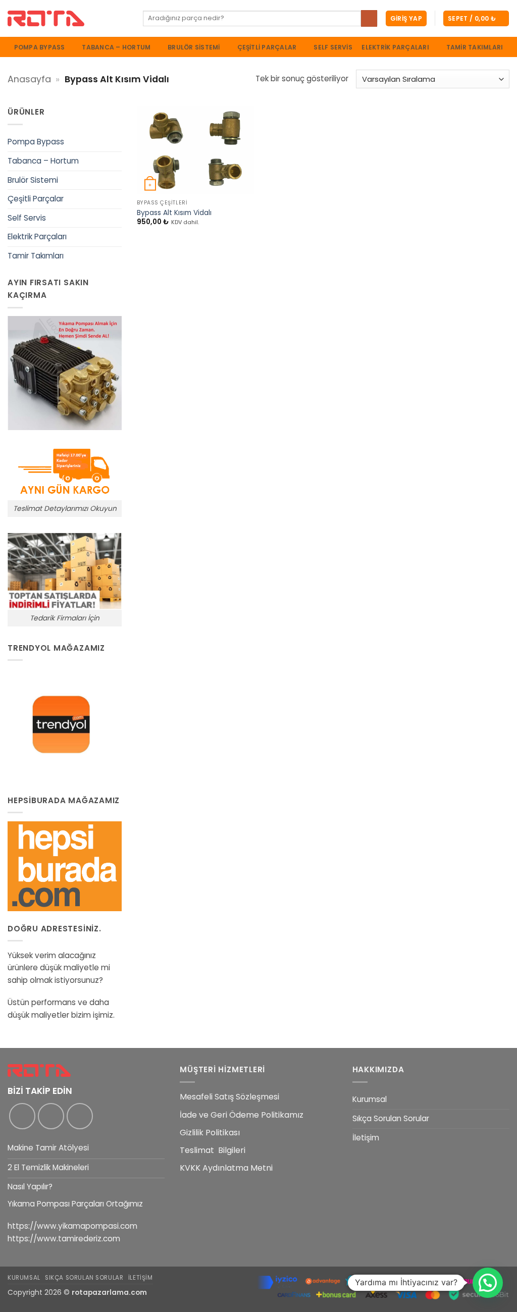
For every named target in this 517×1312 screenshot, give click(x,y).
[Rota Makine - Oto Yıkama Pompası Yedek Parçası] (68, 18)
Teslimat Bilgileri (212, 1150)
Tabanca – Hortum (116, 47)
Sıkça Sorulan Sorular (390, 1118)
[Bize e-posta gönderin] (80, 1116)
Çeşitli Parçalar (267, 47)
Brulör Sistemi (194, 47)
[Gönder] (369, 18)
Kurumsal (369, 1099)
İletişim (365, 1137)
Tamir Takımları (474, 47)
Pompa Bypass (39, 47)
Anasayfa (29, 79)
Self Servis (333, 47)
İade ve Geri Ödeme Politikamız (241, 1115)
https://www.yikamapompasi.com (72, 1226)
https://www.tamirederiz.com (64, 1238)
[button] (406, 18)
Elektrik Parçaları (395, 47)
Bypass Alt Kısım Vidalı (174, 213)
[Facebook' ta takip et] (22, 1116)
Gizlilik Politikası (210, 1132)
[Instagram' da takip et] (51, 1116)
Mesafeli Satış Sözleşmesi (229, 1097)
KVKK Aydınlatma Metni (226, 1168)
